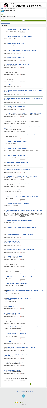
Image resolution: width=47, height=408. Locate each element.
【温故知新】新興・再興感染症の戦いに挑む (15, 320)
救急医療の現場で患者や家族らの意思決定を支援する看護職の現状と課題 (20, 249)
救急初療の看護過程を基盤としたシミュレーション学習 (17, 57)
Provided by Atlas (23, 404)
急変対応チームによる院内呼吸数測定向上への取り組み (17, 141)
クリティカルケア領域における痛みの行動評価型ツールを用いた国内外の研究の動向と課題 (24, 113)
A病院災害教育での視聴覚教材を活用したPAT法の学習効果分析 (18, 169)
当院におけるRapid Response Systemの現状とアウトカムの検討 (19, 276)
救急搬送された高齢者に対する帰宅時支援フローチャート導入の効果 (19, 189)
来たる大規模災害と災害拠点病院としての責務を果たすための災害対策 (20, 234)
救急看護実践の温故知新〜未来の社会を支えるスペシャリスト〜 (19, 29)
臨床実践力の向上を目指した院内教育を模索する (16, 362)
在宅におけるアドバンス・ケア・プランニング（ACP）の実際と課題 (19, 263)
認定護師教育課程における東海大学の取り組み (15, 71)
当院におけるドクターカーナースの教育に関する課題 (17, 148)
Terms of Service (17, 391)
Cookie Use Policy (30, 391)
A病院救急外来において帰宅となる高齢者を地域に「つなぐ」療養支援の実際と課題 (22, 196)
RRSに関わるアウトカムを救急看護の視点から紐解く (17, 283)
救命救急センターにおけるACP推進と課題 (14, 256)
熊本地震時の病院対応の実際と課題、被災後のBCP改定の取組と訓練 (19, 220)
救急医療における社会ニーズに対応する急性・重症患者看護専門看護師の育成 (21, 50)
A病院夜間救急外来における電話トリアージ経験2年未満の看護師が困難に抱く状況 (22, 134)
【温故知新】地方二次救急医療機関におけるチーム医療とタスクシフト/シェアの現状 (23, 326)
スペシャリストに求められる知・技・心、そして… (16, 43)
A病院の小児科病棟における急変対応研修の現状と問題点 (17, 162)
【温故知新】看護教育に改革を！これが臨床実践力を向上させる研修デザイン (21, 376)
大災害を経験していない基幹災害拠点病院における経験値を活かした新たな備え (22, 227)
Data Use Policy (23, 391)
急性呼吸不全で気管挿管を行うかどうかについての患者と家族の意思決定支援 (21, 269)
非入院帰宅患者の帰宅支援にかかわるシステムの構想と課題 (18, 203)
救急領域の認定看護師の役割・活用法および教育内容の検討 (18, 64)
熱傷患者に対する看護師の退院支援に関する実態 (16, 106)
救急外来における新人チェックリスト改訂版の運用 (16, 155)
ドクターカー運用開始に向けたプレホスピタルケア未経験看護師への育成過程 (21, 120)
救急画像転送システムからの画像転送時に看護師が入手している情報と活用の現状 (22, 176)
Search (3, 14)
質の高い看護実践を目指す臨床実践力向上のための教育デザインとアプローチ (21, 347)
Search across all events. (6, 22)
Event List (2, 8)
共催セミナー (11, 84)
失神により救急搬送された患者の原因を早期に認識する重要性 (18, 183)
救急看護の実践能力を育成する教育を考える (15, 77)
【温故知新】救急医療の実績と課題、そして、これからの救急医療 (19, 36)
